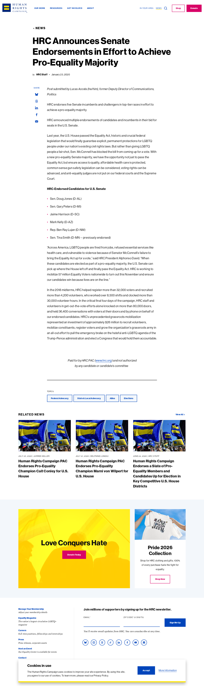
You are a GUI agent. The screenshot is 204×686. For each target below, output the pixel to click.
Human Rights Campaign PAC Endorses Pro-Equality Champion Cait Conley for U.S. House (43, 468)
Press (21, 639)
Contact (22, 657)
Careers (22, 630)
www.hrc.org (104, 360)
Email (93, 617)
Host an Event (25, 648)
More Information (168, 670)
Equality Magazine (27, 618)
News (41, 28)
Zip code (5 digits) (139, 617)
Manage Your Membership (31, 609)
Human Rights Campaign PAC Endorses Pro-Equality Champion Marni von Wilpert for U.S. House (102, 468)
